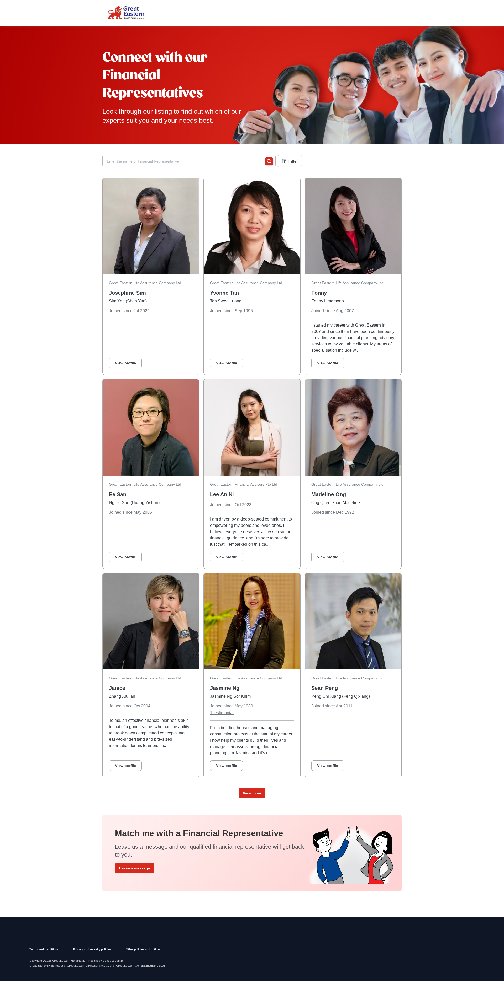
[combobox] (186, 161)
